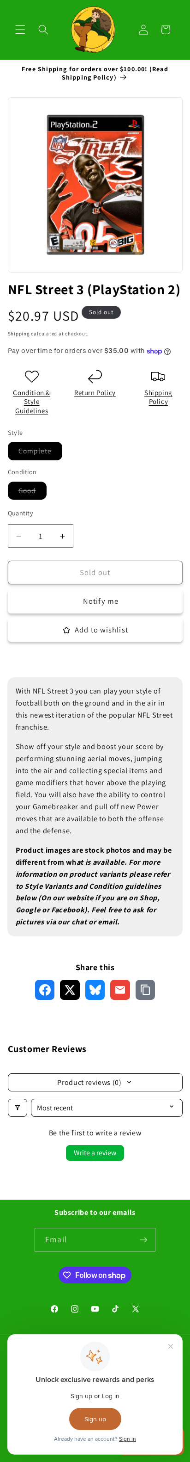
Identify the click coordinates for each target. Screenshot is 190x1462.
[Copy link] (145, 990)
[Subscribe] (143, 1240)
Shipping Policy (158, 397)
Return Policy (95, 392)
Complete (40, 453)
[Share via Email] (120, 990)
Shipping (19, 333)
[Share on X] (70, 990)
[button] (20, 30)
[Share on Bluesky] (95, 990)
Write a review (95, 1153)
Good (32, 492)
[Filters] (17, 1108)
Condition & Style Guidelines (31, 401)
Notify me (101, 601)
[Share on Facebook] (45, 990)
